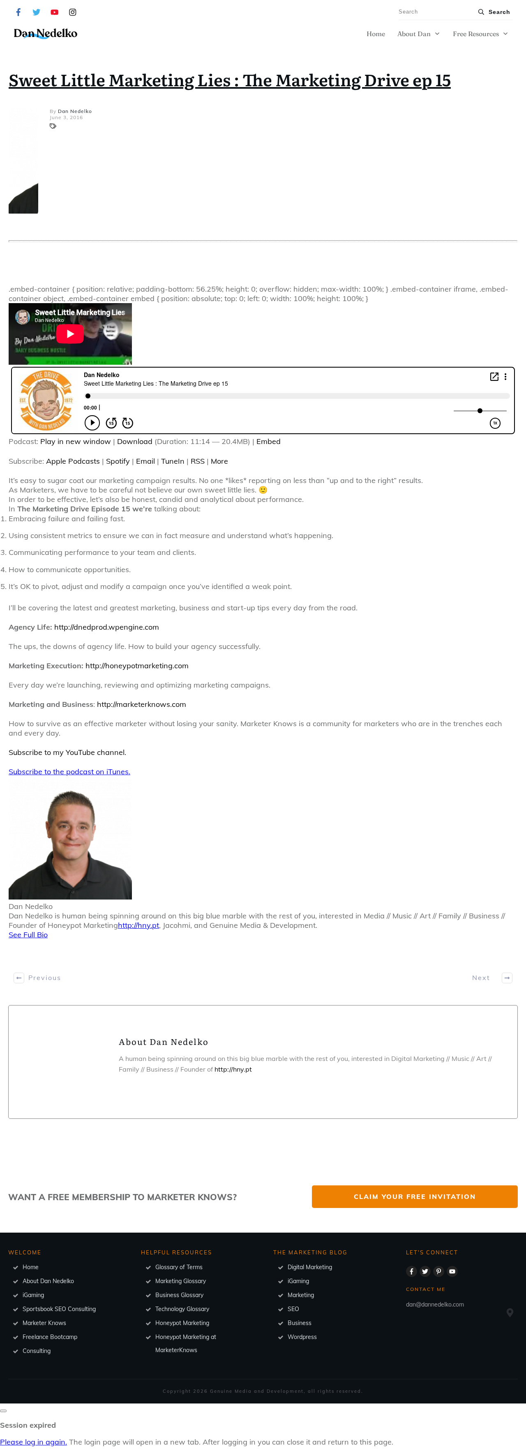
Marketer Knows (44, 1323)
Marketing (301, 1295)
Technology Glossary (182, 1309)
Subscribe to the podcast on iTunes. (69, 771)
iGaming (33, 1295)
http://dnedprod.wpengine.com (106, 627)
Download (134, 441)
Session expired (28, 1425)
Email (145, 461)
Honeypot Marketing (182, 1323)
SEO (293, 1309)
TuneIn (173, 461)
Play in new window (75, 441)
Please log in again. (33, 1442)
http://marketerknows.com (141, 704)
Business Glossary (179, 1295)
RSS (198, 461)
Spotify (118, 461)
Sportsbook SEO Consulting (59, 1309)
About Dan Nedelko (48, 1281)
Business (299, 1323)
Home (31, 1267)
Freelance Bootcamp (50, 1337)
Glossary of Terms (179, 1267)
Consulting (37, 1351)
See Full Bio (28, 934)
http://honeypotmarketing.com (137, 665)
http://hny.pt (138, 925)
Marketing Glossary (180, 1281)
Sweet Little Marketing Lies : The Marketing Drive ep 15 (230, 79)
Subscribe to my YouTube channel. (67, 752)
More (219, 461)
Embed (268, 441)
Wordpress (302, 1337)
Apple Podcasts (73, 461)
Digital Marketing (310, 1267)
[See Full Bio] (53, 934)
